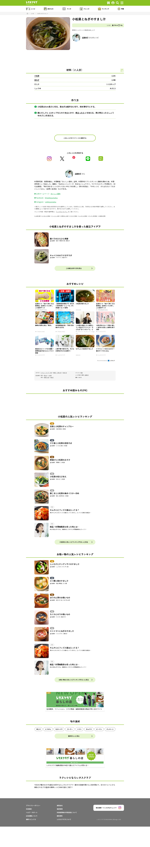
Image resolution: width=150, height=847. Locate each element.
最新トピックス (31, 819)
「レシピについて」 (62, 212)
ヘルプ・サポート (31, 812)
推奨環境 (60, 809)
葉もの (45, 375)
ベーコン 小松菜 (55, 216)
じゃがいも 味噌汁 (83, 216)
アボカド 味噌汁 (73, 216)
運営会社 (60, 805)
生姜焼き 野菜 (102, 216)
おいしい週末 (56, 193)
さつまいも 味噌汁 (46, 216)
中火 (66, 112)
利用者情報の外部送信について (67, 812)
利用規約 (29, 809)
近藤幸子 (85, 37)
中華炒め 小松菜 (64, 216)
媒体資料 (60, 816)
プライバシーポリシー (33, 805)
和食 (82, 372)
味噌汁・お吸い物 (57, 372)
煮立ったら (80, 112)
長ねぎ (36, 80)
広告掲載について (31, 816)
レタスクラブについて (64, 819)
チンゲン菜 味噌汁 (93, 216)
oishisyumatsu (50, 202)
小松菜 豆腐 (38, 216)
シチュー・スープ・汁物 (46, 372)
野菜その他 (46, 377)
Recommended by (102, 360)
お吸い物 (65, 372)
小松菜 (36, 76)
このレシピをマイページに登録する (75, 138)
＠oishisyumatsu (51, 198)
